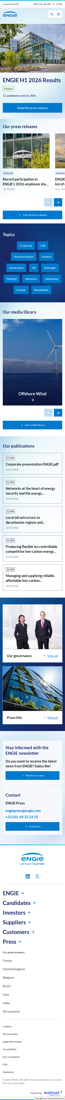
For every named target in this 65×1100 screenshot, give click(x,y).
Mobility (12, 278)
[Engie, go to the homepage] (32, 859)
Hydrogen (50, 267)
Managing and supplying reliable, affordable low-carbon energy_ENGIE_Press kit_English (30, 580)
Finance (8, 88)
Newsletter (52, 278)
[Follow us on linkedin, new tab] (28, 876)
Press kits (14, 717)
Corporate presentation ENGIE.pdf (32, 464)
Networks (31, 278)
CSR (42, 245)
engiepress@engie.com (23, 811)
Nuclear (21, 289)
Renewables (41, 289)
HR (34, 267)
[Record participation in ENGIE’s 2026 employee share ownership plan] (26, 150)
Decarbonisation (24, 256)
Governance (16, 267)
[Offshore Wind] (32, 398)
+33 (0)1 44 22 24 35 (22, 817)
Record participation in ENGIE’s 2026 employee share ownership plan (26, 184)
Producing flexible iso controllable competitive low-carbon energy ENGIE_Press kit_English (31, 551)
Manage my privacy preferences (49, 1098)
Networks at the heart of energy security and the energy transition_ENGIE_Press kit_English (32, 493)
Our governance (19, 656)
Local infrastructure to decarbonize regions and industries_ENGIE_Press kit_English (32, 522)
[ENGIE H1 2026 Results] (32, 48)
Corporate (8, 173)
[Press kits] (32, 688)
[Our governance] (32, 627)
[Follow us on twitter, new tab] (37, 876)
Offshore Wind (32, 393)
